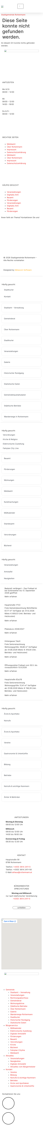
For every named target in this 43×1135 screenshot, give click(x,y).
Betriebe (14, 1080)
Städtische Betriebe (18, 1006)
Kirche (13, 1044)
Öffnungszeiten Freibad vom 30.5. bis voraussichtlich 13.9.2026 (21, 666)
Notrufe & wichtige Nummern (23, 1078)
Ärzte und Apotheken (19, 1083)
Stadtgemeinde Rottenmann (13, 15)
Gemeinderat (15, 1000)
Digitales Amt (13, 195)
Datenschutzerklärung (16, 152)
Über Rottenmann (14, 147)
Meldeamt (11, 144)
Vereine (13, 1072)
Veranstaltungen (14, 192)
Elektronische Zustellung (21, 1031)
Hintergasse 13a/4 (12, 641)
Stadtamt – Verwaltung (20, 992)
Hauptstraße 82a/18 (13, 679)
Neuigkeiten (15, 1061)
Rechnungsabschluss (19, 998)
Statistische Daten (18, 1022)
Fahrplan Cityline (17, 1050)
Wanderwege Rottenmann (21, 1014)
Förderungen (12, 200)
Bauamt (10, 197)
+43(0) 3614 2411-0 (22, 867)
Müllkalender (15, 1028)
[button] (20, 2)
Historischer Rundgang (20, 1020)
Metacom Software (23, 270)
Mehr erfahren (11, 596)
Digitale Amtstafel (18, 1033)
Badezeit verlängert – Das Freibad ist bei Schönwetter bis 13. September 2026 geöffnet (21, 590)
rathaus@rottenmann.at (22, 872)
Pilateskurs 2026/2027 (14, 629)
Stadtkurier (15, 1017)
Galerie (13, 1011)
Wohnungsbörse (17, 1003)
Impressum (11, 149)
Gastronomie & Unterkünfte (22, 1086)
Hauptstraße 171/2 (12, 605)
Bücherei (14, 1047)
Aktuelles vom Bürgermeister (22, 1067)
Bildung (13, 1075)
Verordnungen (16, 1042)
